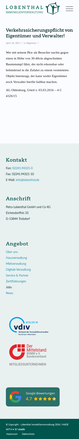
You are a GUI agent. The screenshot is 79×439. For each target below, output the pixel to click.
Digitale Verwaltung (18, 269)
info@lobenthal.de (27, 180)
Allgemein (31, 43)
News (9, 293)
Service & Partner (17, 275)
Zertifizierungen (16, 281)
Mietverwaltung (16, 263)
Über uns (12, 252)
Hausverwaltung (16, 257)
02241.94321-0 (22, 168)
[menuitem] (12, 434)
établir (21, 429)
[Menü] (67, 8)
